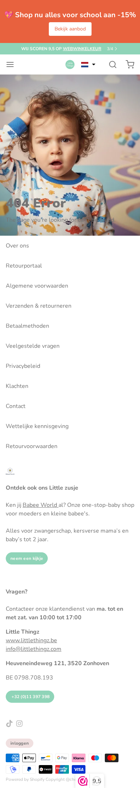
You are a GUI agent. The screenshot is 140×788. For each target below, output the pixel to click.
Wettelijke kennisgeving (37, 426)
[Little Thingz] (70, 64)
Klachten (17, 386)
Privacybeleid (23, 366)
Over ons (17, 246)
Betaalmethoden (27, 326)
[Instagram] (19, 723)
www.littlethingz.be (31, 640)
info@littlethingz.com (33, 649)
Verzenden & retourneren (38, 306)
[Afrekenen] (127, 64)
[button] (88, 64)
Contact (15, 406)
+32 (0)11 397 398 (30, 697)
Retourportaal (24, 266)
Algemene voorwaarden (37, 286)
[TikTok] (9, 723)
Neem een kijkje (26, 558)
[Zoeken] (110, 64)
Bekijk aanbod (70, 28)
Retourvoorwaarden (31, 446)
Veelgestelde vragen (33, 346)
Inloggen (19, 743)
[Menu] (13, 64)
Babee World (41, 505)
